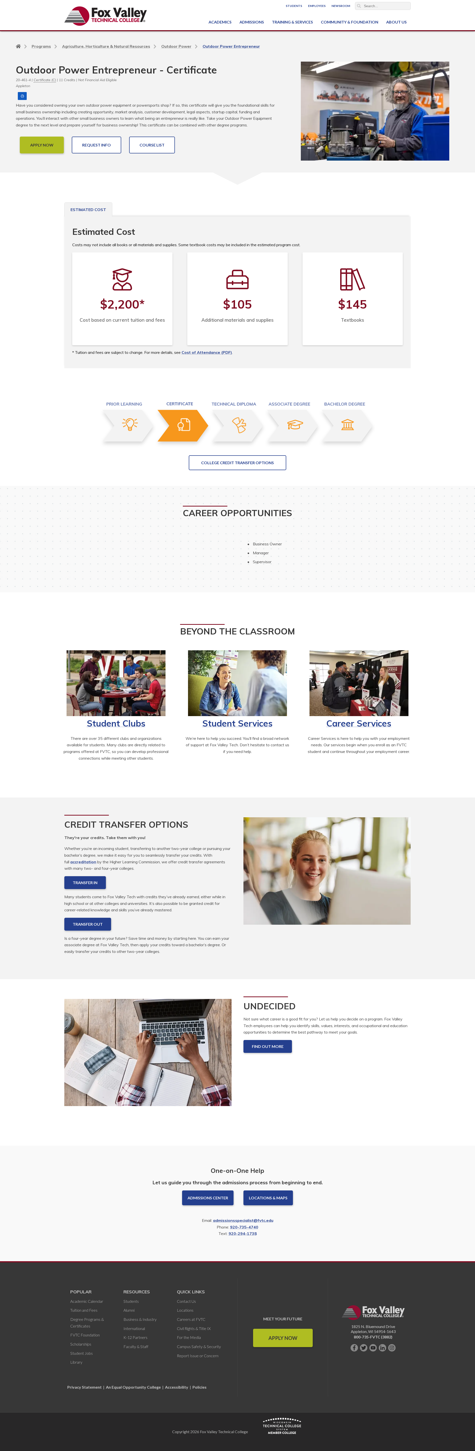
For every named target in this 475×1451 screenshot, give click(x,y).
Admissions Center (208, 1197)
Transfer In (85, 882)
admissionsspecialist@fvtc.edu (243, 1220)
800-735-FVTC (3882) (373, 1336)
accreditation (83, 861)
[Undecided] (148, 1056)
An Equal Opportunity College (133, 1387)
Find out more (268, 1046)
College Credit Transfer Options (237, 462)
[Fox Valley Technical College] (105, 16)
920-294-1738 (243, 1233)
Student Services (237, 723)
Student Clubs (116, 723)
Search (359, 6)
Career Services (358, 723)
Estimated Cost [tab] (88, 209)
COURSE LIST (152, 145)
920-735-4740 (244, 1227)
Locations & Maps (268, 1197)
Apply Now (282, 1338)
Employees (317, 6)
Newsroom (341, 6)
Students (294, 6)
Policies (199, 1387)
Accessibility (176, 1387)
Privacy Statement (84, 1387)
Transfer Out (88, 924)
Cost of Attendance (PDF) (207, 352)
